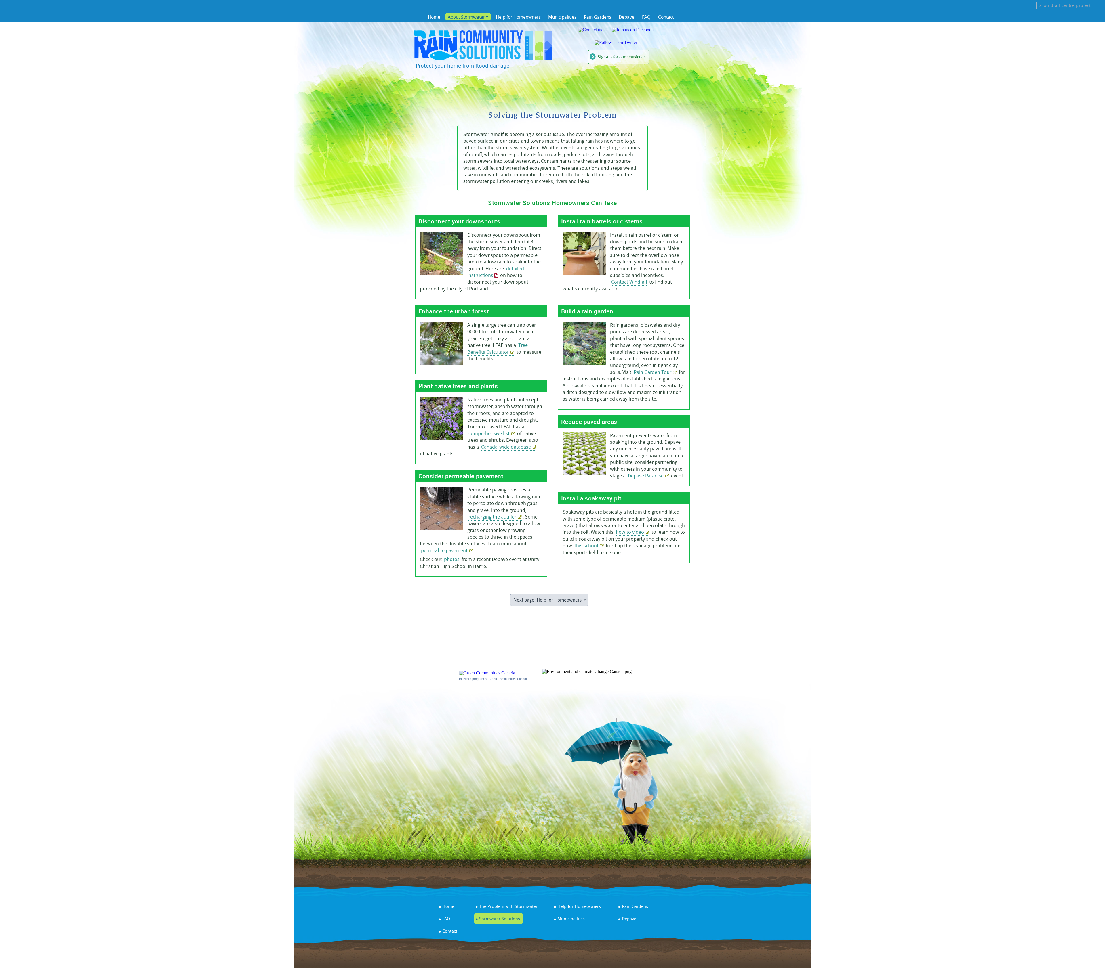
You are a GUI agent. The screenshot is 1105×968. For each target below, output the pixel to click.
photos (452, 559)
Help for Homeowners (518, 17)
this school (586, 545)
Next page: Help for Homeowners (547, 600)
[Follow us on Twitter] (616, 42)
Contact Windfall (629, 282)
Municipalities (562, 17)
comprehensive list (489, 433)
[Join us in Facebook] (632, 30)
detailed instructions (495, 272)
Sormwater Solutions (499, 918)
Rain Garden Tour (652, 372)
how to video (630, 532)
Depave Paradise (646, 475)
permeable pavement (444, 550)
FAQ (646, 17)
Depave (627, 17)
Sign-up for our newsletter (621, 56)
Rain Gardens (597, 17)
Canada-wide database (506, 447)
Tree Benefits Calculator (497, 348)
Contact (666, 17)
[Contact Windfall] (590, 30)
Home (434, 17)
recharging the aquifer (492, 517)
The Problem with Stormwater (508, 906)
